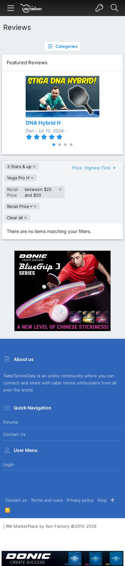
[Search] (114, 8)
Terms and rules (47, 500)
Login (8, 464)
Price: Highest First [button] (92, 167)
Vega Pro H (18, 177)
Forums (10, 422)
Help (102, 500)
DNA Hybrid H (43, 123)
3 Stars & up (19, 166)
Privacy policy (80, 500)
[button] (11, 8)
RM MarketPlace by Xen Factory (51, 526)
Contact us (14, 434)
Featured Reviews (27, 62)
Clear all (15, 217)
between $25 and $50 (29, 192)
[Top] (112, 500)
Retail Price (18, 206)
